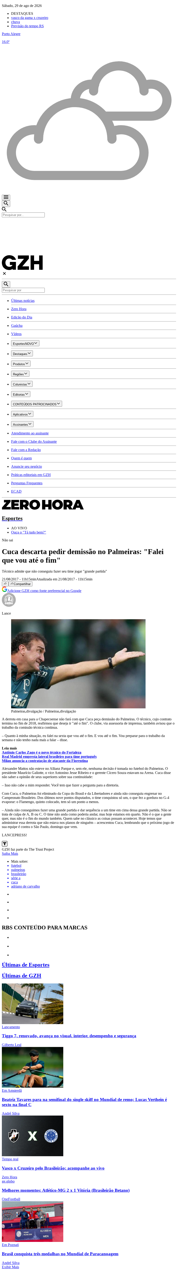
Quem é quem (21, 458)
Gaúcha (16, 326)
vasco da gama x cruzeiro (29, 18)
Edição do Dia (21, 317)
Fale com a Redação (26, 450)
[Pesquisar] (6, 284)
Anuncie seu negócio (26, 466)
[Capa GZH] (89, 225)
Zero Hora (18, 309)
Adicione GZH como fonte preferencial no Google (44, 591)
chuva (15, 22)
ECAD (16, 491)
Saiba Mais (10, 853)
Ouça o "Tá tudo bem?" (28, 532)
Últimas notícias (23, 301)
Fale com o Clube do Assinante (34, 441)
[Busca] (6, 203)
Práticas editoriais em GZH (31, 475)
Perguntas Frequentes (26, 483)
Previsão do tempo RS (27, 26)
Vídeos (16, 334)
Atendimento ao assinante (30, 433)
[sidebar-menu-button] (6, 197)
